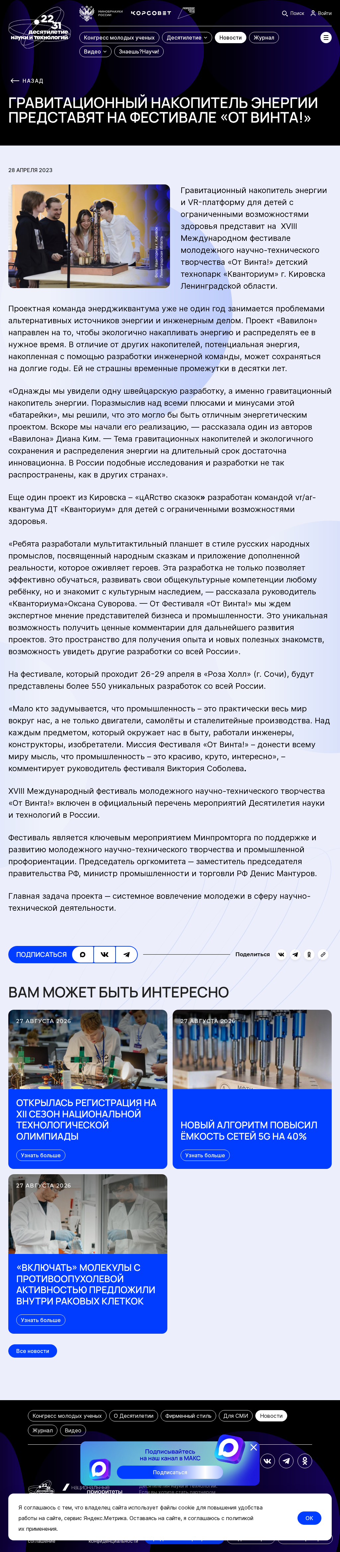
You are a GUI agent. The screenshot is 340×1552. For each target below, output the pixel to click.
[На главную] (39, 31)
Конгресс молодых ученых (67, 1415)
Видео (73, 1430)
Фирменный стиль (188, 1415)
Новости (271, 1415)
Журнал (43, 1430)
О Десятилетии (133, 1415)
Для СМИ (235, 1415)
